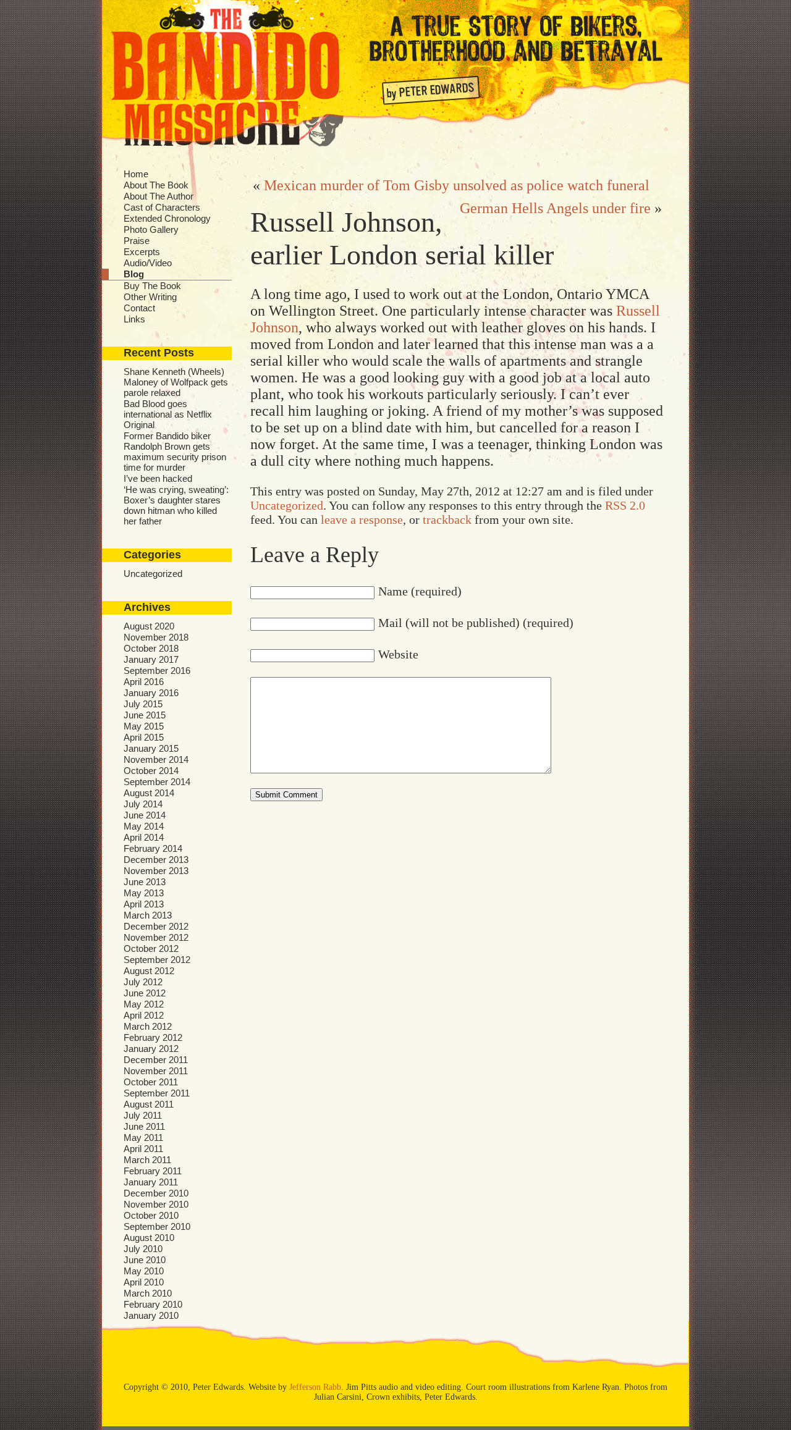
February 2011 (153, 1171)
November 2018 (156, 637)
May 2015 (144, 726)
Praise (137, 240)
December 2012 (156, 926)
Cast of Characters (162, 207)
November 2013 (156, 870)
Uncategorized (153, 573)
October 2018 (151, 648)
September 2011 (157, 1093)
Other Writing (150, 297)
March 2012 (148, 1026)
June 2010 (145, 1260)
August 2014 (149, 793)
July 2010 (143, 1248)
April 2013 (144, 904)
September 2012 (157, 959)
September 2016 (157, 670)
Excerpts (142, 251)
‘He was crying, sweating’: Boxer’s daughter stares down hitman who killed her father (176, 505)
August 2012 (149, 970)
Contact (139, 308)
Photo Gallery (151, 229)
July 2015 (143, 704)
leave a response (362, 519)
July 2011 (143, 1115)
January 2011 (151, 1182)
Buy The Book (152, 285)
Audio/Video (148, 263)
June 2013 (145, 882)
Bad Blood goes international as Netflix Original (168, 414)
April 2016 (144, 681)
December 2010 (156, 1193)
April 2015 (144, 737)
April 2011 (143, 1148)
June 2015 (145, 715)
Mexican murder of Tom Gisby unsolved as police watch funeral (456, 185)
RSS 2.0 (625, 505)
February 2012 (153, 1037)
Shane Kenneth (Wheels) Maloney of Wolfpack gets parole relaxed (176, 382)
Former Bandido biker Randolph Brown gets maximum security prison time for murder (175, 452)
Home (136, 174)
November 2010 (156, 1204)
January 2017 (151, 659)
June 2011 (144, 1126)
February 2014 (153, 848)
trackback (447, 519)
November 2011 (156, 1071)
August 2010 (149, 1237)
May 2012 (144, 1004)
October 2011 (151, 1082)
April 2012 (144, 1015)
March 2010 (148, 1293)
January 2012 (151, 1048)
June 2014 (145, 815)
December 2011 (156, 1059)
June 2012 (145, 993)
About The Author (158, 196)
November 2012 (156, 937)
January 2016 (151, 693)
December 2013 (156, 859)
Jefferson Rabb (315, 1387)
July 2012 (143, 982)
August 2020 (149, 626)
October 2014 (151, 770)
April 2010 (144, 1282)
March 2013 (148, 915)
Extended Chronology (167, 218)
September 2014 (157, 781)
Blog (134, 274)
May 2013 (144, 893)
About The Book (156, 185)
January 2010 (151, 1315)
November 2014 (156, 759)
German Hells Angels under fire (555, 208)
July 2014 (143, 804)
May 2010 (144, 1271)
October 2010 (151, 1215)
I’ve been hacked (158, 478)
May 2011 (143, 1137)
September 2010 (157, 1226)
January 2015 (151, 748)
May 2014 (144, 826)
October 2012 (151, 948)
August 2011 (149, 1104)
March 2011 (147, 1160)
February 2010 (153, 1304)
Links (134, 319)
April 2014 (144, 837)
